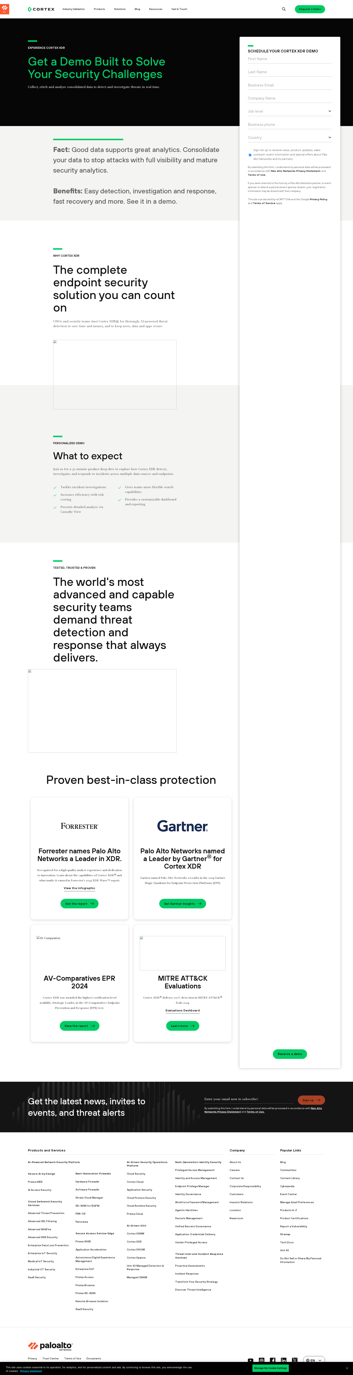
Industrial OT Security (41, 1269)
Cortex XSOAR (136, 1249)
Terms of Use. (257, 174)
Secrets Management (189, 1218)
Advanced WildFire (39, 1229)
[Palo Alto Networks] (41, 9)
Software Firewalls (87, 1189)
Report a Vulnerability (293, 1226)
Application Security (139, 1189)
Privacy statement (31, 1370)
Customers (236, 1194)
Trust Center (50, 1358)
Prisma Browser (85, 1285)
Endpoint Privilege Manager (192, 1186)
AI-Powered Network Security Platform (54, 1162)
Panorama (82, 1221)
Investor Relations (241, 1202)
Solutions (120, 9)
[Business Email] (290, 86)
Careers (235, 1170)
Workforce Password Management (197, 1202)
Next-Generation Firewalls (93, 1173)
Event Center (288, 1194)
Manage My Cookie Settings (270, 1368)
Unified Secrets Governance (193, 1226)
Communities (288, 1170)
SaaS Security (37, 1277)
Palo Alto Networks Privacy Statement (296, 170)
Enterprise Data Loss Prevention (48, 1245)
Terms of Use (72, 1358)
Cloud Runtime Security (141, 1205)
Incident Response (187, 1273)
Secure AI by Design (41, 1173)
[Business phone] (290, 125)
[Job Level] (290, 112)
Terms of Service (264, 203)
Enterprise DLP (85, 1269)
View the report (76, 1025)
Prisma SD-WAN (85, 1293)
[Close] (347, 1368)
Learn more (179, 1025)
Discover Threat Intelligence (193, 1289)
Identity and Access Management (196, 1178)
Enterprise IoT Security (42, 1253)
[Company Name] (290, 99)
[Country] (290, 138)
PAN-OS (81, 1213)
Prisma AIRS (35, 1181)
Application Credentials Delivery (195, 1234)
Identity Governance (188, 1194)
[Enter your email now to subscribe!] (248, 1101)
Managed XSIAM (137, 1277)
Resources (155, 9)
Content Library (290, 1178)
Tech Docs (287, 1242)
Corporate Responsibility (245, 1186)
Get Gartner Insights (179, 903)
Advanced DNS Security (43, 1237)
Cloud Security (136, 1173)
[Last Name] (290, 73)
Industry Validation (74, 9)
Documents (94, 1358)
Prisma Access (85, 1277)
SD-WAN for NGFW (88, 1205)
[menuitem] (43, 9)
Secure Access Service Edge (95, 1233)
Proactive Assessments (190, 1265)
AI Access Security (39, 1189)
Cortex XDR (134, 1241)
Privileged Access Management (195, 1170)
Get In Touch (179, 9)
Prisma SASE (83, 1241)
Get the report (76, 903)
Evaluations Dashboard (183, 1010)
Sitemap (285, 1234)
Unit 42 (284, 1250)
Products (99, 9)
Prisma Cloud (135, 1213)
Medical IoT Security (41, 1261)
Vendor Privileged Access (191, 1242)
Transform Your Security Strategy (196, 1281)
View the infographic (79, 888)
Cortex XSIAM (135, 1233)
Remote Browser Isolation (92, 1301)
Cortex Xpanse (136, 1257)
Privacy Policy (318, 199)
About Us (235, 1162)
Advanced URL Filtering (42, 1221)
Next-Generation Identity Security (198, 1162)
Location (235, 1210)
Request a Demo (310, 9)
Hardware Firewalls (87, 1181)
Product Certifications (294, 1218)
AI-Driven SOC (136, 1225)
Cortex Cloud (135, 1181)
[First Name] (290, 59)
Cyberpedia (287, 1186)
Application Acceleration (91, 1249)
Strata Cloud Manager (89, 1197)
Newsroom (236, 1218)
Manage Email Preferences (297, 1202)
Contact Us (237, 1178)
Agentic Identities (186, 1210)
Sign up (308, 1100)
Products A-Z (288, 1210)
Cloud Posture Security (141, 1197)
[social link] (250, 1360)
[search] (284, 9)
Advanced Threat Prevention (46, 1213)
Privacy (32, 1358)
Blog (137, 9)
